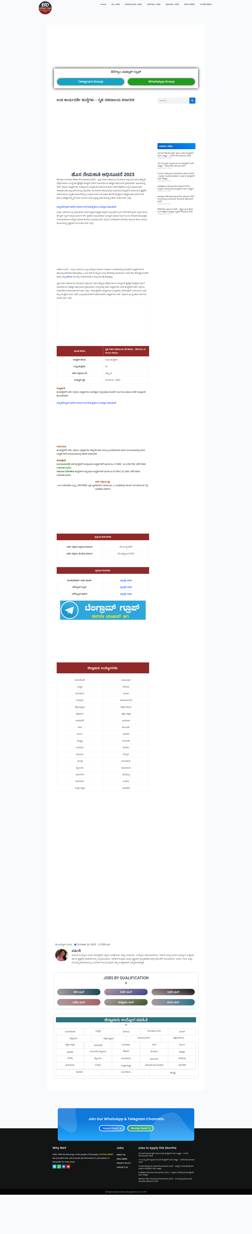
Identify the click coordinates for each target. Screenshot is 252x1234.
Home (103, 4)
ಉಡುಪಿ (98, 1065)
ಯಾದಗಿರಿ (182, 1065)
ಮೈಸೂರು (98, 1058)
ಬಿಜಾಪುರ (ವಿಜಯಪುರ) (154, 1065)
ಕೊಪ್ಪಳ (182, 1052)
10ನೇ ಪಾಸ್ (126, 992)
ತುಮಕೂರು (70, 1065)
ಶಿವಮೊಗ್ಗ (182, 1058)
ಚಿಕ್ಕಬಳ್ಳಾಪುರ (108, 1038)
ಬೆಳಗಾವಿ (126, 1031)
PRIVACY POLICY (124, 1163)
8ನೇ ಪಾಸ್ (79, 992)
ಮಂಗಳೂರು (126, 1072)
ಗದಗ (154, 1044)
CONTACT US (122, 1167)
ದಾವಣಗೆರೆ (98, 1045)
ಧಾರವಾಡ (126, 1044)
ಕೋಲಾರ (154, 1051)
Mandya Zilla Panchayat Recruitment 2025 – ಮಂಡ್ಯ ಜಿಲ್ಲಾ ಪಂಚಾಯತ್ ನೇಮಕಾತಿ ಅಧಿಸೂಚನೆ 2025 (176, 199)
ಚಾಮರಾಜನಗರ (143, 1038)
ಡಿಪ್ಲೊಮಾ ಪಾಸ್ (126, 1002)
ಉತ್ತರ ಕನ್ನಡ (126, 1065)
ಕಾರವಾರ (79, 1072)
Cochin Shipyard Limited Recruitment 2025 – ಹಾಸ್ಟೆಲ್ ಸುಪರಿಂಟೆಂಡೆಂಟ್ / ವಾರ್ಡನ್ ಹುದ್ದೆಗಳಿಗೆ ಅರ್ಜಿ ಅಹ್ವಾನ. (176, 176)
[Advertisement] (126, 50)
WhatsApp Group (161, 82)
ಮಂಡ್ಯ (70, 1058)
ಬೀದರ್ (182, 1031)
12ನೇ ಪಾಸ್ (173, 992)
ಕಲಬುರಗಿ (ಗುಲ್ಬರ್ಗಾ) (98, 1051)
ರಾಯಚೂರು (126, 1058)
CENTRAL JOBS (153, 4)
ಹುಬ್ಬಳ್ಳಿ (172, 1072)
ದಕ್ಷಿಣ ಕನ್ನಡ (70, 1044)
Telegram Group (90, 82)
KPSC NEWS (189, 4)
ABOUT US (121, 1155)
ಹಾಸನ (182, 1044)
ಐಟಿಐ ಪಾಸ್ (79, 1002)
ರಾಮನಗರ (154, 1059)
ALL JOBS (115, 4)
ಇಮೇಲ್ (69, 277)
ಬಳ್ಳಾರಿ (98, 1031)
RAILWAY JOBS (172, 4)
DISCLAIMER (122, 1159)
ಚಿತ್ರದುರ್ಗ (73, 1038)
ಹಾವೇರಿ (70, 1052)
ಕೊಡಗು (126, 1051)
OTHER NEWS (206, 4)
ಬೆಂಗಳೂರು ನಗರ (154, 1031)
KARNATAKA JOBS (133, 4)
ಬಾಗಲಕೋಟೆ (70, 1031)
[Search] (192, 101)
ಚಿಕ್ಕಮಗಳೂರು (178, 1038)
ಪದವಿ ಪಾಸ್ (173, 1002)
